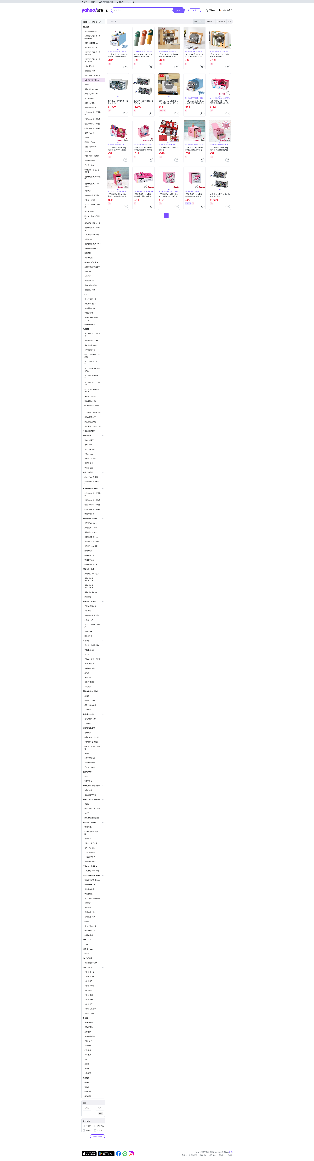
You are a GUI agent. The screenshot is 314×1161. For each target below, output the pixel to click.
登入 (195, 10)
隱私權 (221, 1155)
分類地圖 (229, 1155)
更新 (230, 1152)
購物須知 (203, 1155)
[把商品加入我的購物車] (125, 66)
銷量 (229, 21)
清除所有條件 (97, 1136)
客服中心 (185, 1155)
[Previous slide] (108, 38)
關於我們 (194, 1155)
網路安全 (212, 1155)
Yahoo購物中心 (94, 10)
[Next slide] (127, 38)
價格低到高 (210, 21)
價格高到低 (221, 21)
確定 (100, 1113)
